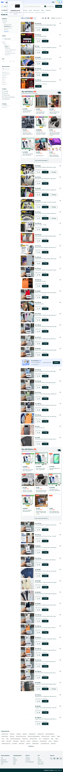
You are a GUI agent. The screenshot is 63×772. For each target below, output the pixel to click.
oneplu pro (56, 741)
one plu (50, 741)
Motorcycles (24, 10)
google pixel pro (32, 734)
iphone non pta (5, 736)
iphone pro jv (25, 738)
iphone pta (53, 743)
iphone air (28, 743)
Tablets (42, 10)
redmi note (22, 741)
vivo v (40, 738)
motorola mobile (43, 741)
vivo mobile (14, 743)
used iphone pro (35, 743)
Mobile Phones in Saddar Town (28, 12)
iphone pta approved (50, 734)
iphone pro (12, 734)
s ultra (7, 738)
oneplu (58, 736)
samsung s (25, 734)
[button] (29, 18)
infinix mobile (15, 741)
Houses (30, 10)
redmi (52, 738)
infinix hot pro (21, 743)
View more (6, 31)
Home (2, 12)
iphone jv (53, 736)
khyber (3, 741)
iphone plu (12, 736)
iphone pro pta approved (15, 738)
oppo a (56, 738)
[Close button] (22, 2)
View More (30, 746)
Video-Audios (36, 10)
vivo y (3, 738)
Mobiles (6, 12)
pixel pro (28, 741)
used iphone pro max (6, 743)
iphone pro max (5, 734)
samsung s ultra (40, 734)
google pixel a (46, 738)
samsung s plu (35, 741)
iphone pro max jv (33, 738)
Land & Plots (48, 10)
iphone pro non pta (45, 736)
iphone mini (9, 741)
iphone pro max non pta (21, 736)
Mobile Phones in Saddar (40, 12)
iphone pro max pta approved (34, 736)
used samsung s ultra (45, 743)
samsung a (19, 734)
